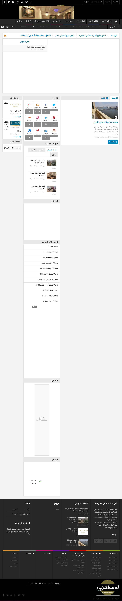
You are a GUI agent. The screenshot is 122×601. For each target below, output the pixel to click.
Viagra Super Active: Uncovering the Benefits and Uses (76, 510)
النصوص (107, 2)
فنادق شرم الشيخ (112, 569)
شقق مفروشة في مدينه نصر (78, 571)
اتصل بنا (86, 2)
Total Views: (53, 290)
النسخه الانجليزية (97, 2)
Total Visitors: (52, 296)
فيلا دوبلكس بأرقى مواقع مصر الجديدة (61, 558)
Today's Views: (52, 252)
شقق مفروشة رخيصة (42, 21)
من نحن (19, 21)
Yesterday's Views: (50, 263)
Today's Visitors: (51, 258)
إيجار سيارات (81, 21)
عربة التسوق (30, 553)
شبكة (114, 98)
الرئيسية (115, 2)
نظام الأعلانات (13, 566)
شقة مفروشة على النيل (104, 26)
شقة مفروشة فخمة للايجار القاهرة (38, 161)
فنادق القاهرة (106, 21)
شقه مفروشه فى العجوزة (38, 187)
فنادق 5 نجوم (113, 563)
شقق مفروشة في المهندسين (78, 566)
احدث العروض (51, 149)
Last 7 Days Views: (50, 274)
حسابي (15, 557)
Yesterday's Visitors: (50, 269)
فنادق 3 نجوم (113, 557)
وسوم (54, 154)
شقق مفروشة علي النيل (95, 574)
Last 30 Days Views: (50, 279)
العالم (41, 149)
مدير (31, 49)
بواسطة (35, 49)
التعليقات (33, 149)
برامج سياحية (68, 21)
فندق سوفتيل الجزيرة (71, 530)
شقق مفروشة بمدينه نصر (96, 569)
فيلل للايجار (64, 553)
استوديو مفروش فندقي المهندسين (58, 26)
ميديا (15, 563)
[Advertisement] (41, 341)
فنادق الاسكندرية (112, 566)
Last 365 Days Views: (49, 285)
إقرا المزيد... (17, 116)
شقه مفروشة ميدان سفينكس (83, 26)
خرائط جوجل (13, 560)
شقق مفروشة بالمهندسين (96, 564)
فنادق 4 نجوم (113, 560)
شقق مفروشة (93, 21)
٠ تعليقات (98, 137)
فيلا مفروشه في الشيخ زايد (62, 564)
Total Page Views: (51, 301)
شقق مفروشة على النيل (64, 35)
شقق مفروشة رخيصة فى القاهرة (92, 35)
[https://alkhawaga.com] (116, 21)
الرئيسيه (114, 35)
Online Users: (52, 247)
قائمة (103, 98)
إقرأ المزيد (113, 141)
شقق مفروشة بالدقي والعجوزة (96, 558)
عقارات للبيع (57, 21)
